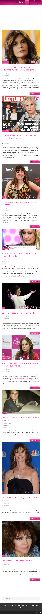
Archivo (20, 6)
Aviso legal (18, 612)
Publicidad (14, 612)
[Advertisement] (21, 17)
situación (4, 271)
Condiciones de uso (3, 612)
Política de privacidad (9, 612)
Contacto (30, 6)
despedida (35, 213)
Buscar (25, 6)
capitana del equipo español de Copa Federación (22, 378)
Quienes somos (37, 6)
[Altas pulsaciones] (2, 605)
